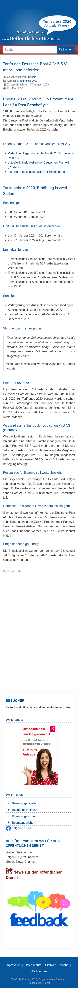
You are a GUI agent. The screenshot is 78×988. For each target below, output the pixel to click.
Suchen (67, 49)
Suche (64, 965)
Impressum (13, 965)
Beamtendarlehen (23, 822)
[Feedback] (39, 910)
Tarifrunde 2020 (28, 80)
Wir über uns (39, 971)
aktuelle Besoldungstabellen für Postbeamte (36, 171)
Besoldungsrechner (24, 816)
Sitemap (50, 965)
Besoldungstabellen (24, 803)
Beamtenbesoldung (24, 809)
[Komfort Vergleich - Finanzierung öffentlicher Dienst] (39, 754)
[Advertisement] (39, 627)
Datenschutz (33, 965)
